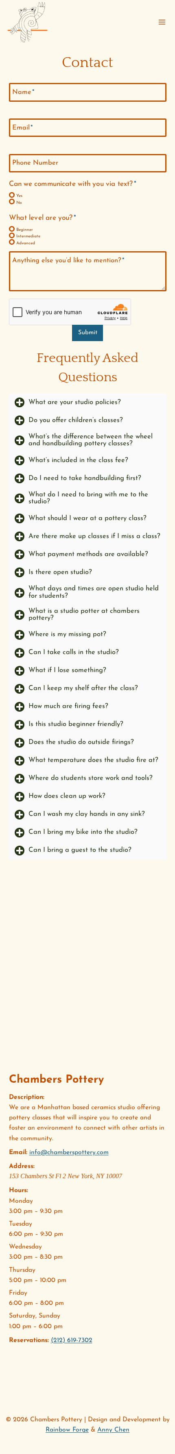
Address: (22, 1166)
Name (23, 92)
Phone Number (35, 163)
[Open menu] (162, 22)
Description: (26, 1097)
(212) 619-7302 (71, 1340)
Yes (19, 196)
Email (22, 127)
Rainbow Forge (67, 1430)
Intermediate (28, 236)
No (19, 203)
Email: (18, 1152)
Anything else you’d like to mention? (68, 260)
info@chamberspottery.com (69, 1152)
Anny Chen (113, 1430)
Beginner (24, 230)
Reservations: (29, 1340)
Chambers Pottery (56, 1079)
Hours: (18, 1190)
